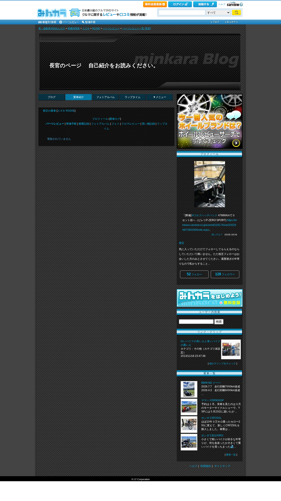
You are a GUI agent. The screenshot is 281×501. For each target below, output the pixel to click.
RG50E (96, 28)
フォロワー (225, 274)
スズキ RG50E (66, 110)
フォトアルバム (105, 97)
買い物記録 (148, 123)
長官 (181, 243)
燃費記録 (84, 123)
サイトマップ (222, 466)
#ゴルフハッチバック (204, 215)
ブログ (52, 97)
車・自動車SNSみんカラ (51, 28)
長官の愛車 (49, 110)
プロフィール (100, 118)
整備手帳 (71, 123)
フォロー (194, 274)
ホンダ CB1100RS (212, 435)
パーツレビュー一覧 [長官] (136, 28)
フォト (115, 123)
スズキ (86, 28)
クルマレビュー (130, 123)
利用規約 (205, 466)
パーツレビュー (111, 28)
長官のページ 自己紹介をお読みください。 (104, 65)
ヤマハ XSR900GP (212, 400)
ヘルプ (221, 4)
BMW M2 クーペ (211, 382)
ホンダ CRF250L (211, 417)
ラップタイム (132, 97)
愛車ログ (115, 118)
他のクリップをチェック (222, 363)
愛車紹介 (78, 97)
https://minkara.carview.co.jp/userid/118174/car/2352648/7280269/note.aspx (209, 225)
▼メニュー (159, 97)
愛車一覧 (231, 454)
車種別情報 (74, 28)
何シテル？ (217, 234)
